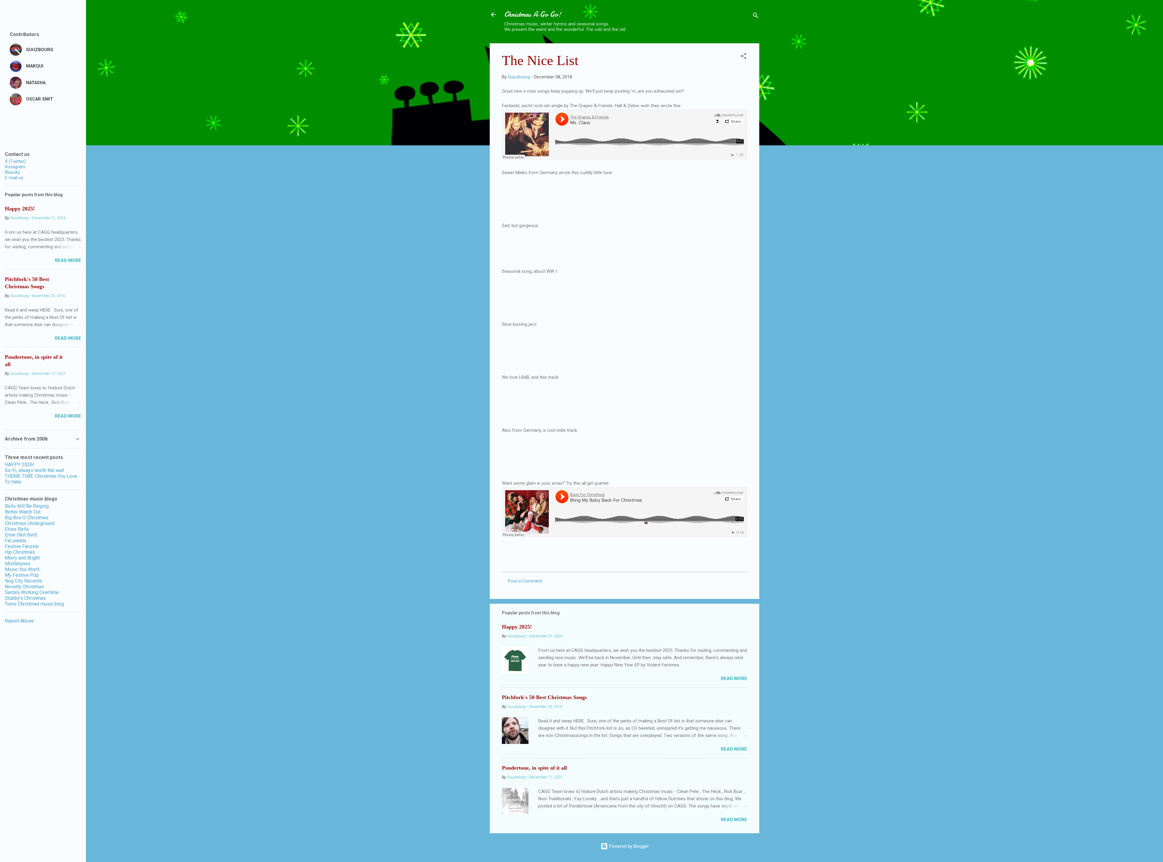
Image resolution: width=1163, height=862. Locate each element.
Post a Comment (525, 581)
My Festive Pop (22, 575)
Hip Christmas (20, 552)
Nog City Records (23, 581)
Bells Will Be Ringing (27, 506)
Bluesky (12, 172)
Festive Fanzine (22, 546)
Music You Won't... (23, 569)
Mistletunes (17, 563)
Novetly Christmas (24, 587)
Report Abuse (19, 621)
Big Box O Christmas (26, 517)
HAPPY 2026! (19, 464)
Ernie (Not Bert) (21, 535)
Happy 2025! (517, 627)
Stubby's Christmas (25, 598)
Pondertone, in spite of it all (534, 768)
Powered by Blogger (628, 846)
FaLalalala (15, 540)
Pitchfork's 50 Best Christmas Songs (544, 697)
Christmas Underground (30, 523)
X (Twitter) (15, 161)
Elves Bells (17, 529)
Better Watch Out (23, 512)
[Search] (755, 16)
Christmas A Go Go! (532, 14)
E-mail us (14, 177)
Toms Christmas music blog (34, 604)
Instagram (15, 167)
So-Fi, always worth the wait (34, 470)
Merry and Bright (22, 558)
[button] (743, 57)
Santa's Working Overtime (32, 592)
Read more (734, 678)
